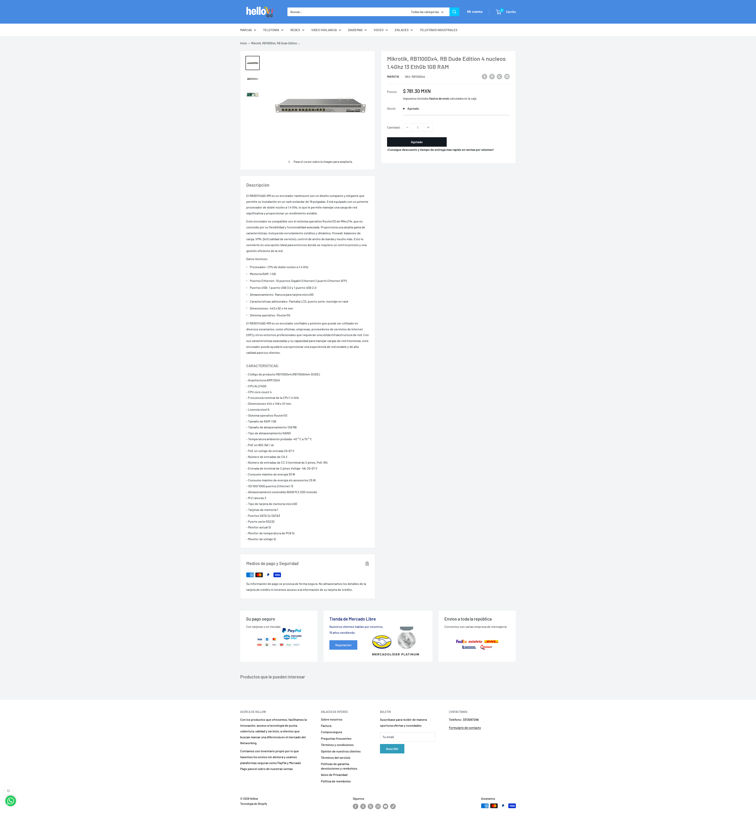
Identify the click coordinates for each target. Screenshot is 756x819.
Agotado (417, 142)
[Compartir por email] (507, 76)
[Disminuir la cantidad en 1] (407, 127)
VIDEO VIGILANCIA (324, 30)
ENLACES (402, 30)
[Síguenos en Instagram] (378, 806)
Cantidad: (394, 127)
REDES (295, 30)
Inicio (243, 43)
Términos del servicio (335, 757)
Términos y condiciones (337, 745)
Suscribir (392, 748)
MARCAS (246, 30)
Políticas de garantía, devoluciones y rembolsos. (339, 766)
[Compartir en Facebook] (484, 76)
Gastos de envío (439, 98)
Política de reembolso (336, 781)
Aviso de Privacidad (334, 774)
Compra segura (331, 732)
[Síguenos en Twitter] (363, 806)
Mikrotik (393, 76)
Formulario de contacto (465, 727)
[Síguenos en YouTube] (385, 806)
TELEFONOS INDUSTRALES (438, 30)
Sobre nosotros (331, 719)
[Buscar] (454, 11)
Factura (326, 725)
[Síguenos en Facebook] (355, 806)
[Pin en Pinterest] (492, 76)
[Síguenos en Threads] (370, 806)
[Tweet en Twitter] (499, 76)
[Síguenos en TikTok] (393, 806)
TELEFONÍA (271, 30)
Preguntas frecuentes (336, 738)
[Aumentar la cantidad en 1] (428, 127)
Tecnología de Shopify (253, 803)
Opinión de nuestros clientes (341, 751)
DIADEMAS (355, 30)
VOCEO (379, 30)
